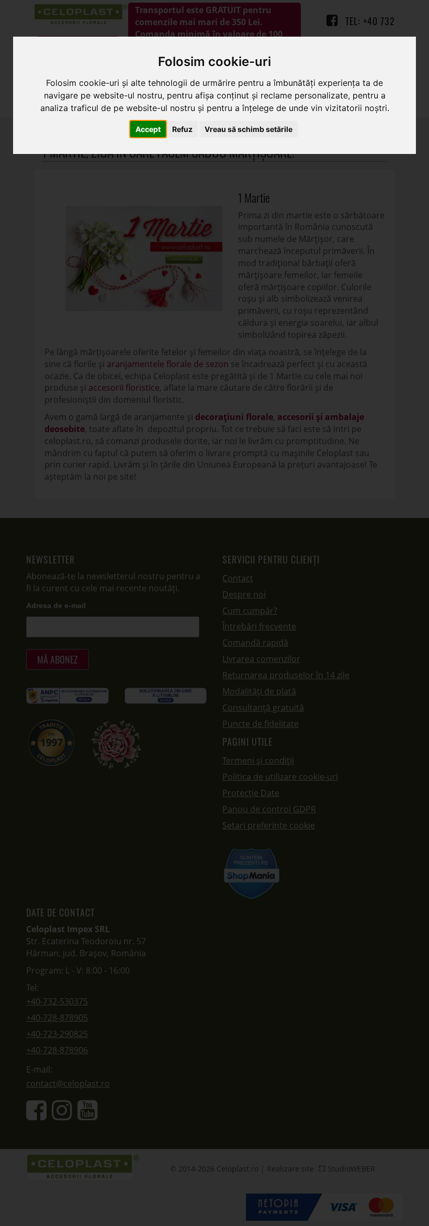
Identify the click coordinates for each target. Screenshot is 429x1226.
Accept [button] (148, 129)
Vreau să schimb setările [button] (248, 129)
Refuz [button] (182, 129)
